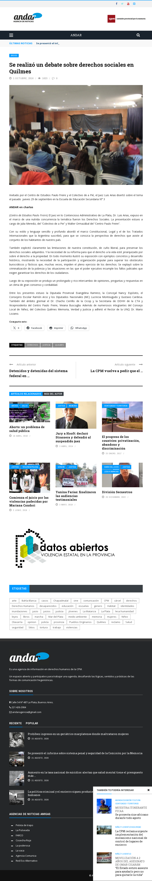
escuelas (84, 606)
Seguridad (136, 827)
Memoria (73, 406)
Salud (24, 406)
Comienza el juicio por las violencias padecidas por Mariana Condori (29, 501)
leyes (15, 616)
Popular (32, 723)
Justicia (61, 406)
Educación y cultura (131, 800)
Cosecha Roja (23, 840)
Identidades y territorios (116, 406)
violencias (71, 627)
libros (26, 616)
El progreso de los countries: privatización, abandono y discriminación (121, 442)
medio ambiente (77, 616)
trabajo (57, 627)
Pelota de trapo (24, 825)
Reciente (15, 723)
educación (67, 606)
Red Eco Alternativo (26, 860)
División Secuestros (117, 492)
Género (61, 467)
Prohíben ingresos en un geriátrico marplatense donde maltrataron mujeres (78, 734)
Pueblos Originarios (80, 622)
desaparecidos (48, 606)
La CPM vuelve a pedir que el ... (116, 371)
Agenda (118, 800)
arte (14, 600)
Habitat (111, 606)
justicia (46, 345)
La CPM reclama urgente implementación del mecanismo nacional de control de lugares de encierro (131, 837)
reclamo (115, 622)
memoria (97, 616)
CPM (106, 600)
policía (45, 622)
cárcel (117, 600)
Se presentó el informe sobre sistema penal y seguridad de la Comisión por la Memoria (90, 43)
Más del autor (53, 394)
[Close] (148, 790)
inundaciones (19, 611)
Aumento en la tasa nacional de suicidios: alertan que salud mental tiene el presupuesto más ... (85, 774)
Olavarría (17, 622)
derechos (32, 345)
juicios (46, 611)
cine (76, 600)
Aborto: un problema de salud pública (26, 429)
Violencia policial (30, 467)
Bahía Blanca (29, 600)
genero (98, 606)
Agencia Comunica (26, 855)
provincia (59, 622)
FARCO (19, 835)
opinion (32, 622)
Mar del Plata (55, 616)
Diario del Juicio (111, 467)
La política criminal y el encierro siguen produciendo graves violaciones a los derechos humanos (85, 793)
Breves (14, 55)
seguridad (17, 627)
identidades (127, 606)
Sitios (32, 627)
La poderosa (23, 845)
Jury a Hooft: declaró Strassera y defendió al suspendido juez (73, 437)
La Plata (105, 611)
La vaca (20, 850)
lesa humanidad (124, 611)
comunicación (91, 600)
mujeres (111, 616)
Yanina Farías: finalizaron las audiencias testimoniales (76, 496)
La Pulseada (23, 830)
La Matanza (89, 611)
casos (45, 600)
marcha (39, 616)
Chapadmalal (60, 600)
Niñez (125, 616)
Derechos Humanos (23, 606)
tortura (44, 627)
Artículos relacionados (26, 394)
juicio (35, 611)
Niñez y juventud (123, 827)
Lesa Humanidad (111, 471)
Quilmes (59, 345)
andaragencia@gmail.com (26, 712)
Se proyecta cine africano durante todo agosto (131, 813)
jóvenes (73, 611)
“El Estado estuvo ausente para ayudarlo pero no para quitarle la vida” (131, 866)
